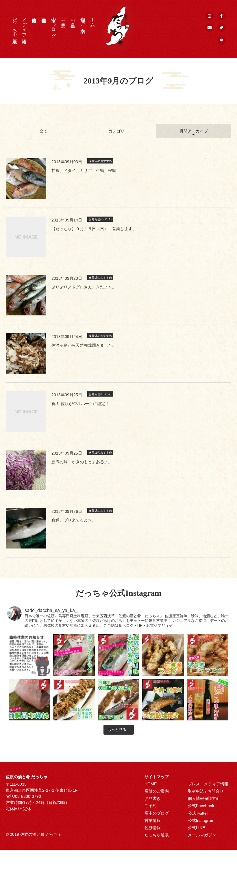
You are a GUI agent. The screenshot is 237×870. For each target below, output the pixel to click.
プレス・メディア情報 (208, 784)
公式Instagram (201, 820)
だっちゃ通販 (14, 25)
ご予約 (63, 17)
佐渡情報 (153, 827)
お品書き (73, 19)
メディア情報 (24, 24)
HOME (151, 784)
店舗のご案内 (82, 19)
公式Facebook (201, 805)
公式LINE (196, 827)
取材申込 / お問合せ (206, 791)
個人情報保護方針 (204, 798)
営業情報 (153, 820)
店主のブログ (53, 24)
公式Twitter (198, 813)
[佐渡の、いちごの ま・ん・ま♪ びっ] (207, 699)
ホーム (92, 19)
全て (43, 131)
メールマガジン (202, 835)
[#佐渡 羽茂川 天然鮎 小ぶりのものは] (163, 699)
